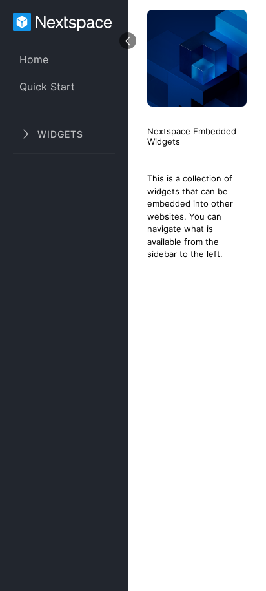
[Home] (64, 23)
